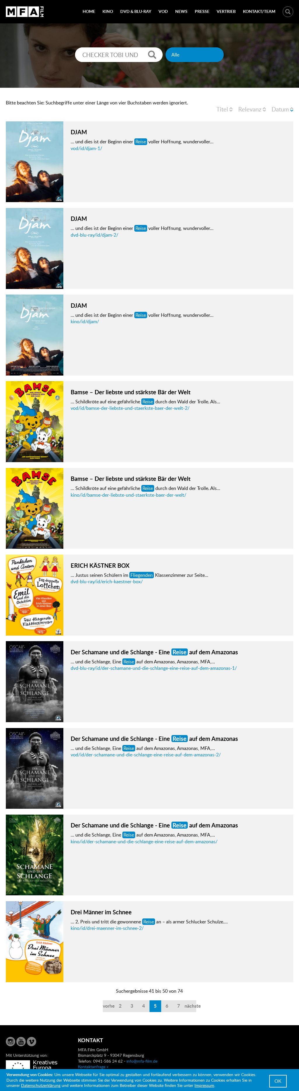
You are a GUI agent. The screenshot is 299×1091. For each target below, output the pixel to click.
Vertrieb (226, 11)
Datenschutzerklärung (40, 1085)
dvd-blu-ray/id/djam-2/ (94, 235)
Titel (222, 109)
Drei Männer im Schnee (101, 912)
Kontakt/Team (259, 11)
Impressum (204, 1085)
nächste (190, 1005)
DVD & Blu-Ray (135, 11)
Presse (202, 11)
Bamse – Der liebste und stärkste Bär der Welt (130, 392)
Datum (280, 109)
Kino (107, 11)
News (181, 11)
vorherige (108, 1005)
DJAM (79, 132)
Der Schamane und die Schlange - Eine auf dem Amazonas (154, 652)
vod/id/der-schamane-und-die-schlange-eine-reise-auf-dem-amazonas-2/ (146, 754)
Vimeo (31, 1041)
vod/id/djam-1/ (86, 148)
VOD (163, 11)
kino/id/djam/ (85, 321)
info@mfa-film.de (141, 1061)
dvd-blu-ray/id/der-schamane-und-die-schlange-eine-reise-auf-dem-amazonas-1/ (154, 668)
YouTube (21, 1041)
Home (89, 11)
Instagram (10, 1041)
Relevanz (249, 109)
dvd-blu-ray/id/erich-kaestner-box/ (107, 581)
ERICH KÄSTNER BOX (100, 565)
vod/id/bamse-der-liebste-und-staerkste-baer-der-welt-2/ (130, 408)
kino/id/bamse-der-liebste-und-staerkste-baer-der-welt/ (128, 495)
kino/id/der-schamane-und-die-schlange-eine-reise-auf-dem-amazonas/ (144, 841)
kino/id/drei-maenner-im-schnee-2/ (107, 928)
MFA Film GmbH (25, 11)
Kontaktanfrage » (93, 1066)
